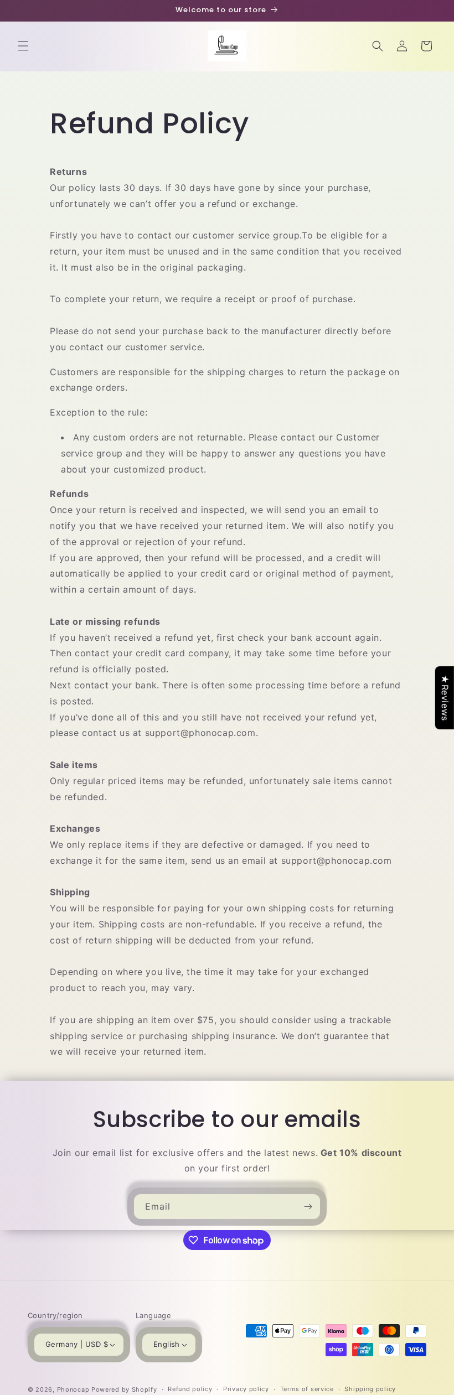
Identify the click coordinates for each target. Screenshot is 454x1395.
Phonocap (73, 1389)
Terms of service (307, 1389)
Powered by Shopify (124, 1389)
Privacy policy (246, 1389)
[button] (23, 46)
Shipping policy (370, 1389)
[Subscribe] (308, 1206)
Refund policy (190, 1389)
